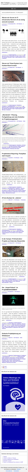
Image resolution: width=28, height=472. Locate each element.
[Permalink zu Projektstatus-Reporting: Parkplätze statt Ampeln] (13, 173)
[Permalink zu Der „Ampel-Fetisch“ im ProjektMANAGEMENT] (13, 306)
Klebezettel (21, 357)
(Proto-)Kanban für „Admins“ (11, 198)
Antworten (4, 58)
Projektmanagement (12, 54)
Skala (19, 327)
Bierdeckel (15, 146)
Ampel (14, 189)
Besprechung (22, 325)
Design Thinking (21, 146)
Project (7, 360)
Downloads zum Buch (7, 460)
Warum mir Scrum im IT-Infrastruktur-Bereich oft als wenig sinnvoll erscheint (13, 19)
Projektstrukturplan (5, 361)
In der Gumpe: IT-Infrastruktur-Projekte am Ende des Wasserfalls (13, 240)
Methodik (10, 57)
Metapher (23, 326)
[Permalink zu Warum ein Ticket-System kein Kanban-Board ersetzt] (13, 82)
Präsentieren (11, 322)
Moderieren (20, 358)
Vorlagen (3, 192)
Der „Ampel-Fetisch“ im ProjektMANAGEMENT (10, 288)
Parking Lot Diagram (22, 190)
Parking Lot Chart (14, 190)
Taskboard (20, 232)
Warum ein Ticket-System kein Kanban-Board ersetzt (12, 64)
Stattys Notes (15, 361)
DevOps (5, 280)
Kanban (20, 56)
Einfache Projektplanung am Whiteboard (10, 459)
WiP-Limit (3, 109)
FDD (17, 189)
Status (19, 191)
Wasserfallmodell (5, 282)
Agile (3, 56)
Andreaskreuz (17, 325)
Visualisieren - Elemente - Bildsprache (9, 323)
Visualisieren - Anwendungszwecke (8, 106)
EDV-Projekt (6, 56)
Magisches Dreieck (14, 326)
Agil (24, 54)
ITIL (11, 231)
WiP (23, 108)
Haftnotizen (7, 357)
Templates (23, 191)
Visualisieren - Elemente (19, 188)
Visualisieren (19, 105)
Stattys (11, 361)
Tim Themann (19, 23)
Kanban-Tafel (18, 231)
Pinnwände (4, 360)
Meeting (19, 326)
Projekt (13, 57)
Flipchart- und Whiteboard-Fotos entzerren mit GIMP (13, 462)
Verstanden (16, 471)
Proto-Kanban (12, 232)
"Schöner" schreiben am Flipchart (9, 458)
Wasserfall (18, 281)
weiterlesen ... (5, 52)
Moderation (11, 355)
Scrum (24, 57)
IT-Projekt (17, 56)
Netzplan (24, 358)
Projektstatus (15, 191)
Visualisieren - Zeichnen (21, 145)
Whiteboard (4, 362)
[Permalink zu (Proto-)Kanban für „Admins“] (13, 215)
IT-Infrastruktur (12, 56)
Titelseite (5, 456)
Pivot (17, 147)
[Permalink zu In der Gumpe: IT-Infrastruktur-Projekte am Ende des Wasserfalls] (13, 258)
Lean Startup (13, 147)
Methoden (6, 57)
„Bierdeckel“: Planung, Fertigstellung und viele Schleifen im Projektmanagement (13, 117)
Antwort (4, 233)
